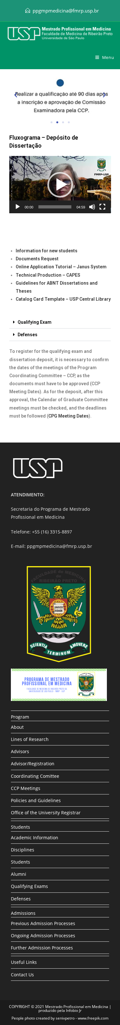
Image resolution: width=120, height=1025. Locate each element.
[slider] (55, 206)
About (17, 727)
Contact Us (22, 975)
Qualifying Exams (29, 886)
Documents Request (37, 258)
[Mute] (92, 207)
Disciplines (22, 850)
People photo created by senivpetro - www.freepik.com (60, 1018)
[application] (60, 184)
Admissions (23, 913)
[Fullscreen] (102, 207)
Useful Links (24, 962)
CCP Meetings (25, 788)
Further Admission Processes (42, 948)
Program (20, 717)
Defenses (27, 334)
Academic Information (34, 837)
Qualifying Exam (35, 322)
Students (20, 827)
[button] (15, 95)
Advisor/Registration (32, 764)
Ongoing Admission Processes (43, 935)
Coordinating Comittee (35, 776)
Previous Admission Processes (43, 923)
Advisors (20, 751)
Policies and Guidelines (36, 800)
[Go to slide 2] (57, 122)
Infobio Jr (74, 1010)
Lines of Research (30, 739)
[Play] (17, 207)
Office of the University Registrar (46, 812)
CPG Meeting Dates (68, 416)
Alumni (18, 874)
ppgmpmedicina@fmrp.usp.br (66, 10)
